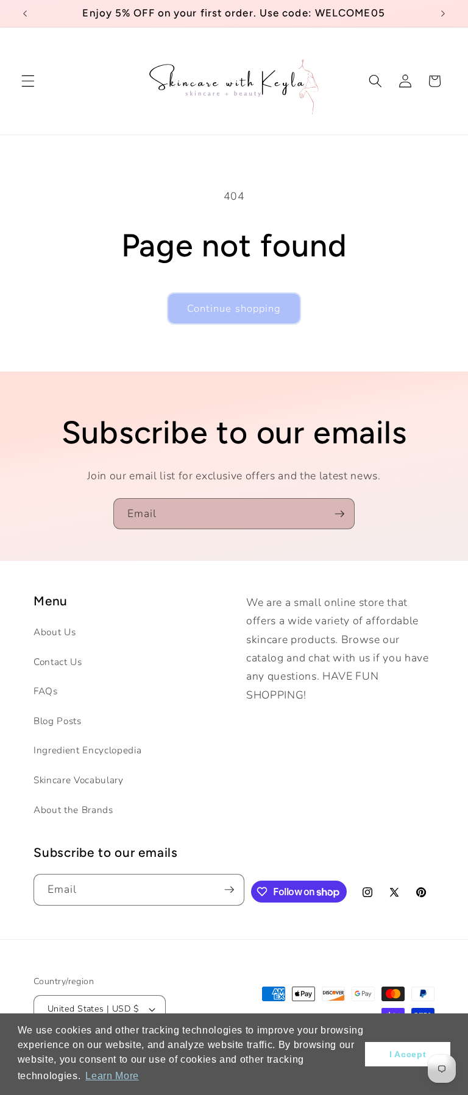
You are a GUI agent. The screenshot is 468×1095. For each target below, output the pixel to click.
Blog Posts (58, 720)
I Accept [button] (407, 1054)
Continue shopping (234, 308)
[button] (28, 81)
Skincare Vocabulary (79, 779)
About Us (55, 631)
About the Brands (73, 809)
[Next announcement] (443, 13)
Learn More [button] (112, 1076)
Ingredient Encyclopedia (87, 750)
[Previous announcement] (25, 13)
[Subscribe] (339, 514)
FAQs (46, 691)
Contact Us (58, 661)
